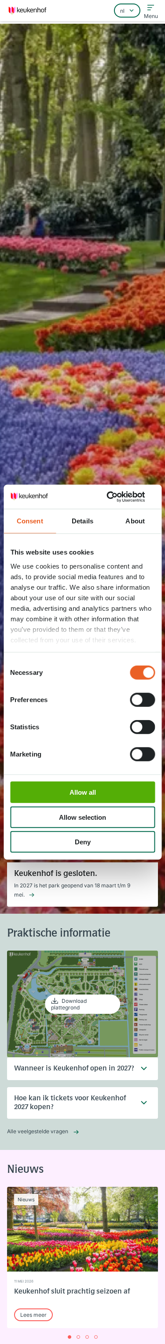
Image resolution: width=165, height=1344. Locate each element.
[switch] (142, 700)
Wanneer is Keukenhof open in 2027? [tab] (74, 1068)
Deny (83, 842)
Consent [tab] (30, 521)
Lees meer (33, 1315)
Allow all (83, 792)
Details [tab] (82, 521)
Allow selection (82, 817)
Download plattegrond (69, 1004)
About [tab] (135, 521)
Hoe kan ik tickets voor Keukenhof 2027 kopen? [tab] (70, 1103)
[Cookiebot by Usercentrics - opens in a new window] (117, 496)
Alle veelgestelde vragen (37, 1131)
